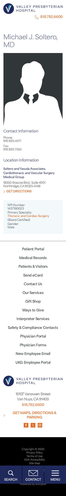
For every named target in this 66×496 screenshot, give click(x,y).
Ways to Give (33, 310)
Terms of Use (35, 456)
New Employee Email (33, 354)
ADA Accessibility (34, 460)
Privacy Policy (34, 453)
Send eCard (33, 275)
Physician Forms (33, 345)
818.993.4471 (12, 141)
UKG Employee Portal (33, 363)
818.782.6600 (51, 17)
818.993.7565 (12, 149)
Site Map (34, 463)
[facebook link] (26, 425)
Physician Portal (33, 336)
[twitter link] (33, 425)
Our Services (33, 293)
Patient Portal (33, 249)
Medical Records (33, 258)
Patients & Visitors (33, 267)
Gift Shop (33, 301)
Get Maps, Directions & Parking (34, 415)
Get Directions (19, 191)
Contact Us (33, 284)
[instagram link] (40, 425)
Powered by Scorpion (33, 484)
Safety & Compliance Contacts (33, 328)
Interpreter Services (33, 319)
